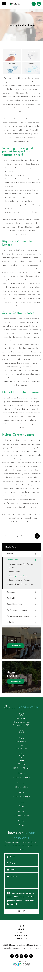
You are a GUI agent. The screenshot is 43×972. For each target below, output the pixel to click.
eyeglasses (11, 592)
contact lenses (13, 560)
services (10, 554)
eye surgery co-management (18, 610)
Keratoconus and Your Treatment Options (22, 565)
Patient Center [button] (21, 935)
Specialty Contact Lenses (18, 576)
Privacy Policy (27, 948)
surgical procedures (14, 604)
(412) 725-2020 (21, 742)
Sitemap (37, 948)
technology (11, 622)
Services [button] (21, 932)
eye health (11, 598)
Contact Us (21, 938)
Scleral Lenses (14, 572)
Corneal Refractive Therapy (19, 580)
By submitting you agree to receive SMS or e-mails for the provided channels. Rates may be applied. (20, 898)
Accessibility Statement (11, 948)
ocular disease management (18, 616)
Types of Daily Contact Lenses (21, 584)
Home (21, 926)
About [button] (21, 929)
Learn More (15, 646)
